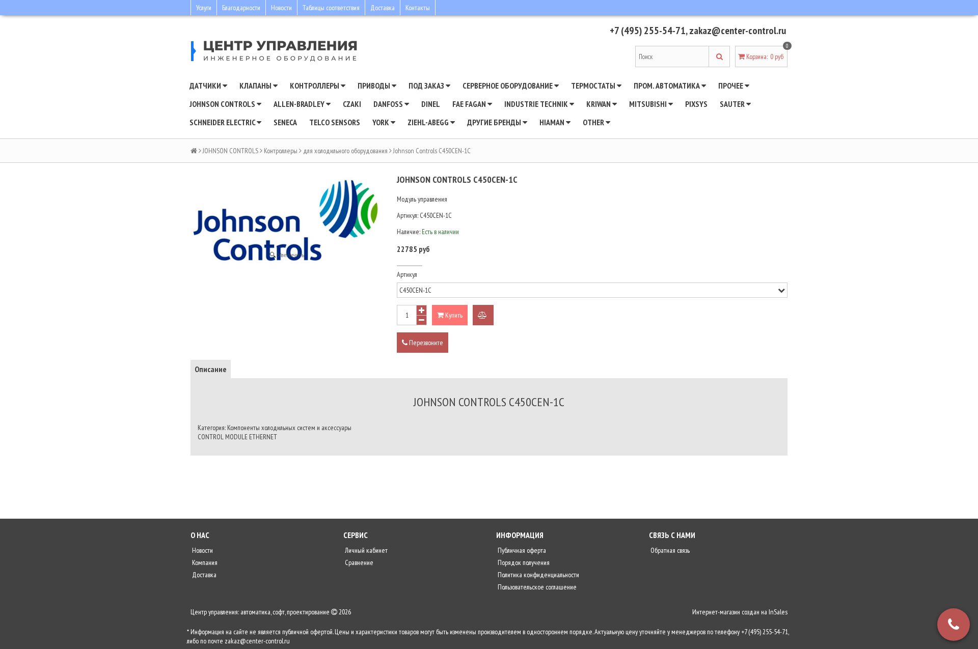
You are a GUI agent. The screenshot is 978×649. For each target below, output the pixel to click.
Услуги (203, 7)
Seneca (285, 122)
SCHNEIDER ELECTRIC (223, 122)
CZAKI (352, 104)
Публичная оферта (521, 550)
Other (594, 122)
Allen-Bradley (300, 104)
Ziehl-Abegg (429, 122)
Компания (204, 562)
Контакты (417, 7)
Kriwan (599, 104)
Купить (453, 315)
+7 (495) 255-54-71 (648, 30)
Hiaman (552, 122)
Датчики (206, 85)
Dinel (430, 104)
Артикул (407, 274)
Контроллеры (315, 85)
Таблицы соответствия (331, 7)
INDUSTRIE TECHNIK (536, 104)
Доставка (382, 7)
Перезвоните (425, 342)
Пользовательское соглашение (536, 586)
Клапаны (256, 85)
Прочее (731, 85)
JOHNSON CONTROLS (223, 104)
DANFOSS (388, 104)
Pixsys (696, 104)
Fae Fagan (469, 104)
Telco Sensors (334, 122)
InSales (778, 611)
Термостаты (594, 85)
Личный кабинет (365, 550)
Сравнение (358, 562)
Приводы (375, 85)
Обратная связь (669, 550)
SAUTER (733, 104)
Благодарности (241, 7)
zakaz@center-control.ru (737, 30)
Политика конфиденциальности (537, 574)
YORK (381, 122)
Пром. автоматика (667, 85)
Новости (281, 7)
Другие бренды (495, 122)
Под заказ (427, 85)
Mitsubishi (648, 104)
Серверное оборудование (508, 85)
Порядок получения (523, 562)
